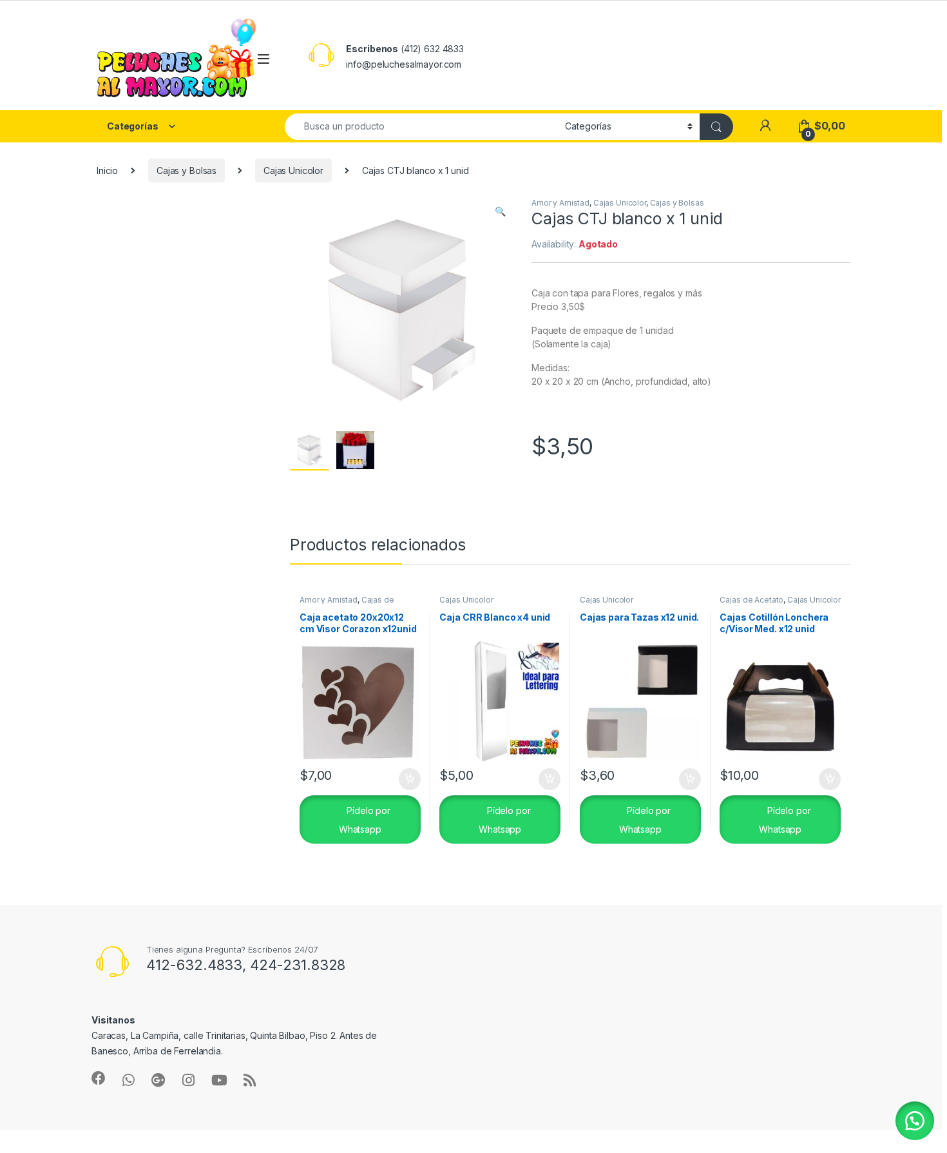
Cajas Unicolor (293, 170)
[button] (500, 211)
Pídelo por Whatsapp (364, 820)
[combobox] (421, 126)
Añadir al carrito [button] (407, 779)
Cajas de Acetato (751, 600)
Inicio (107, 170)
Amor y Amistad (560, 203)
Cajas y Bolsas (186, 170)
